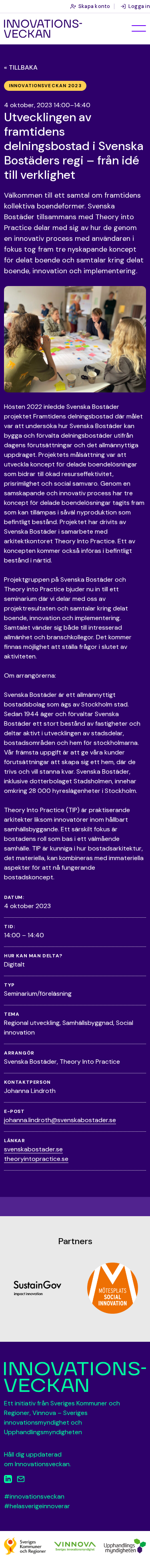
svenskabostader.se (33, 1149)
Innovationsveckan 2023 (45, 85)
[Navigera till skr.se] (25, 1545)
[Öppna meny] (139, 28)
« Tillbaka (21, 67)
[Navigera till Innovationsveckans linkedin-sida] (8, 1480)
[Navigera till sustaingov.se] (37, 1288)
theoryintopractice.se (36, 1159)
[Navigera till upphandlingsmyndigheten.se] (125, 1545)
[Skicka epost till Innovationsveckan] (21, 1480)
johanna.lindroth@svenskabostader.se (60, 1120)
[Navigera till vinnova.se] (75, 1545)
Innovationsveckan (43, 29)
